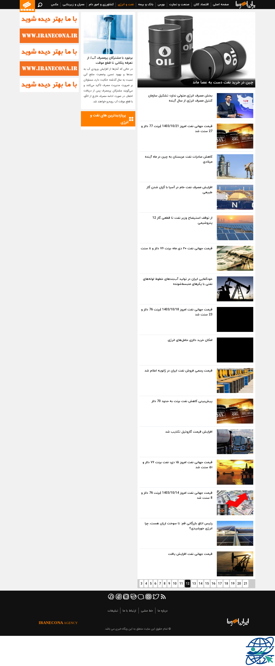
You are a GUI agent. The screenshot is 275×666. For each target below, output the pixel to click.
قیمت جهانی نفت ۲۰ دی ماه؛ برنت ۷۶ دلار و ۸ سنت (176, 248)
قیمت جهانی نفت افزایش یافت (190, 554)
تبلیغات (113, 610)
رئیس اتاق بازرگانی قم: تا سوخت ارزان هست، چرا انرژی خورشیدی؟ (178, 525)
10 (175, 583)
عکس (54, 4)
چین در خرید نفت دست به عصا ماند (223, 82)
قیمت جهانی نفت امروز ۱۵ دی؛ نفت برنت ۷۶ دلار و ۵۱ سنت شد (177, 464)
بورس (161, 4)
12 (187, 583)
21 (245, 583)
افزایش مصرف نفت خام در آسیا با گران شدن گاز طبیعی (179, 189)
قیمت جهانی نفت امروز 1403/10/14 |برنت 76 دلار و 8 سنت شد (176, 495)
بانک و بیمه (145, 4)
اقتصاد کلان (201, 4)
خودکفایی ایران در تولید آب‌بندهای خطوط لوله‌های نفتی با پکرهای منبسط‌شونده (177, 281)
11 (181, 583)
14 (200, 583)
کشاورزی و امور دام (101, 4)
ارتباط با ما (129, 610)
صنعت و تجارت (179, 4)
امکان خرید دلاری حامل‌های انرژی (190, 340)
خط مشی (147, 610)
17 (220, 583)
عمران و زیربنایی (74, 4)
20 (239, 583)
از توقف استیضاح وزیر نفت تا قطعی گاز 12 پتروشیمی (182, 220)
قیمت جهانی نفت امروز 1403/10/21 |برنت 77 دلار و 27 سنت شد (176, 128)
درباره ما (162, 610)
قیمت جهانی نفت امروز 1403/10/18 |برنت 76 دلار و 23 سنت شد (176, 312)
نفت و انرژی (126, 4)
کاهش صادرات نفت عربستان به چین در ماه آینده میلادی (178, 159)
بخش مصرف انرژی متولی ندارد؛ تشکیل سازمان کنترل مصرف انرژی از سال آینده (180, 98)
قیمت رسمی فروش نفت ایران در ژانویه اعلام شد (178, 370)
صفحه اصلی (221, 4)
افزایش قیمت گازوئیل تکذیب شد (188, 431)
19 (233, 583)
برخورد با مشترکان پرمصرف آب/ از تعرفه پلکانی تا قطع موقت (110, 60)
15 (207, 583)
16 (213, 583)
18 (226, 583)
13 (194, 583)
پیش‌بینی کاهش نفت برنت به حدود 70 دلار (182, 401)
